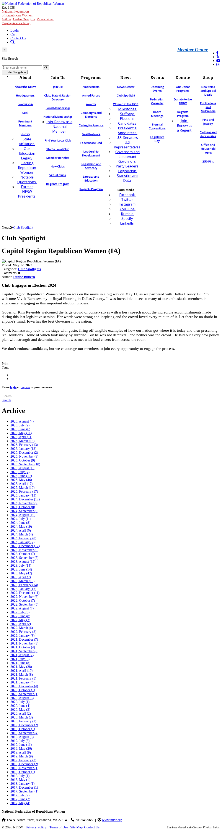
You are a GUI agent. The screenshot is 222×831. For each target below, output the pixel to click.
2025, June (21, 476)
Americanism (91, 87)
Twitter (127, 199)
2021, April (21, 670)
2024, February (23, 538)
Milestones (127, 109)
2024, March (21, 534)
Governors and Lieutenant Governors (127, 156)
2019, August (22, 737)
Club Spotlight (126, 95)
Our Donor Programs (183, 89)
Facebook (127, 194)
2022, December (24, 593)
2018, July (19, 776)
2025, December (24, 452)
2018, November (24, 768)
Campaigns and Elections (91, 115)
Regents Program (57, 184)
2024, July (20, 519)
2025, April (21, 483)
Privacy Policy (36, 827)
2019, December (24, 725)
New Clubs (58, 166)
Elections (127, 118)
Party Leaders (127, 166)
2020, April (20, 713)
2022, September (24, 604)
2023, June (21, 569)
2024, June (20, 522)
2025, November (24, 456)
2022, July (19, 612)
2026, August (22, 421)
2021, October (22, 647)
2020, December (24, 686)
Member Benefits (57, 158)
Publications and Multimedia (208, 107)
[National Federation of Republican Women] (33, 3)
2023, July (20, 565)
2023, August (22, 561)
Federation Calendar (157, 101)
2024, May (21, 526)
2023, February (24, 585)
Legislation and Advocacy (91, 166)
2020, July (19, 702)
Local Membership (58, 108)
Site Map (76, 827)
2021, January (22, 682)
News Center (125, 87)
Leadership (25, 104)
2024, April (20, 530)
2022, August (22, 608)
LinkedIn (127, 223)
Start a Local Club (57, 149)
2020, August (22, 698)
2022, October (22, 600)
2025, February (24, 491)
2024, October (22, 507)
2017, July (19, 795)
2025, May (21, 480)
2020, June (20, 705)
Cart (13, 34)
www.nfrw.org (112, 820)
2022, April (20, 624)
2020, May (20, 709)
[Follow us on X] (218, 57)
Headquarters (25, 95)
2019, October (22, 729)
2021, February (23, 678)
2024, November (24, 503)
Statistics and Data (127, 178)
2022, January (22, 635)
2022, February (23, 631)
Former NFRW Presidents (27, 191)
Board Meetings (157, 114)
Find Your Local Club (58, 140)
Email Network (91, 134)
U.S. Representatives (127, 144)
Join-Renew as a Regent (184, 125)
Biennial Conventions (157, 126)
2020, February (23, 721)
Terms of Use (58, 827)
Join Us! (58, 87)
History (25, 134)
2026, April (21, 437)
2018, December (24, 764)
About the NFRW (25, 87)
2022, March (21, 628)
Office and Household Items (208, 148)
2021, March (21, 674)
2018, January (22, 783)
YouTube (127, 209)
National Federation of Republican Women (28, 17)
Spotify (127, 218)
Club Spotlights (29, 269)
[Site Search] (12, 42)
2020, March (21, 717)
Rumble (127, 213)
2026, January (23, 448)
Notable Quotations (27, 179)
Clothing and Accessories (208, 134)
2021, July (19, 659)
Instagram (127, 204)
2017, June (20, 799)
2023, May (21, 573)
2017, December (24, 787)
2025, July (19, 472)
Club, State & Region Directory (57, 97)
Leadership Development (91, 153)
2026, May (21, 433)
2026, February (24, 445)
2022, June (20, 616)
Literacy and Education (91, 178)
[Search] (46, 67)
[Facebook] (217, 53)
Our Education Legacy (27, 153)
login (13, 387)
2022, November (24, 596)
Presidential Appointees (127, 130)
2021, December (24, 639)
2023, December (25, 546)
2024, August (22, 515)
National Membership (58, 117)
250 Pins (208, 161)
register (25, 387)
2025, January (23, 495)
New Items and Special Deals (208, 90)
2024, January (22, 542)
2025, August (22, 468)
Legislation (127, 171)
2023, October (22, 554)
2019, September (24, 733)
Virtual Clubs (57, 175)
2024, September (24, 511)
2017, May (20, 803)
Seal (25, 113)
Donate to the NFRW (183, 101)
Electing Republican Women (27, 168)
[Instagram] (217, 64)
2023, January (23, 589)
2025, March (22, 487)
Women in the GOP (125, 104)
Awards (91, 104)
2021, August (22, 655)
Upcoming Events (157, 89)
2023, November (24, 550)
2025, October (22, 460)
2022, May (20, 620)
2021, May (21, 667)
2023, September (24, 557)
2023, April (20, 577)
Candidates (127, 123)
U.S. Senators (127, 137)
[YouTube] (218, 61)
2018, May (20, 779)
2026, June (20, 429)
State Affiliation (27, 141)
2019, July (19, 741)
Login (14, 30)
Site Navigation (16, 72)
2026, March (22, 441)
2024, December (25, 499)
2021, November (24, 643)
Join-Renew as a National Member (59, 126)
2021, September (24, 651)
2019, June (21, 744)
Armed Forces (91, 95)
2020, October (22, 690)
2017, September (24, 791)
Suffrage (127, 113)
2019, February (23, 760)
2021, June (20, 663)
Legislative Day (157, 139)
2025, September (25, 464)
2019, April (20, 752)
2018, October (22, 772)
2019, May (21, 748)
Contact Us (18, 38)
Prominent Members (25, 123)
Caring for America (91, 125)
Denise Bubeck (24, 277)
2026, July (19, 425)
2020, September (24, 694)
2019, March (21, 756)
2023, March (22, 581)
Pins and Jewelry (208, 121)
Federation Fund (91, 143)
